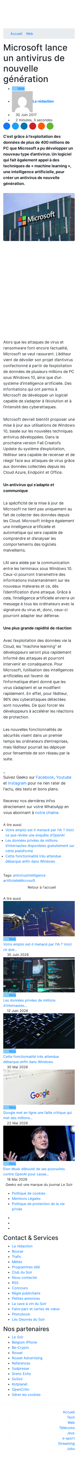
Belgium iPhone (24, 1342)
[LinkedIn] (24, 126)
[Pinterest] (32, 126)
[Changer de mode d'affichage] (72, 12)
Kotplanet (20, 1384)
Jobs (71, 1448)
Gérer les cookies (26, 1394)
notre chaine (46, 812)
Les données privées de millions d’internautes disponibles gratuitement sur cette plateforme (39, 845)
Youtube (63, 777)
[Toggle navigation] (8, 5)
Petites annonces (26, 1298)
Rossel (17, 1353)
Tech (71, 1417)
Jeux (71, 1433)
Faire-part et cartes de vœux (36, 1309)
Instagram (17, 783)
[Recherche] (73, 18)
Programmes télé (26, 1267)
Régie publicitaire (26, 1293)
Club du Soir (22, 1272)
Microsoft (27, 880)
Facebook (45, 777)
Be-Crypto (20, 1347)
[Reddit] (41, 126)
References (21, 1363)
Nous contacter (24, 1277)
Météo (17, 1262)
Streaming (66, 1443)
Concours (20, 1288)
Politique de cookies (28, 1193)
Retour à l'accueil (41, 887)
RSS (15, 1282)
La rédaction (22, 1246)
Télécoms (67, 1428)
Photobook (21, 1314)
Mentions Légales (26, 1198)
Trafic (16, 1256)
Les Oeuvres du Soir (28, 1319)
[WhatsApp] (50, 126)
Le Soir (17, 1337)
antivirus (20, 875)
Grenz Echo (21, 1373)
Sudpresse (20, 1368)
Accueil (16, 33)
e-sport (68, 1438)
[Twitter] (15, 126)
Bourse (17, 1251)
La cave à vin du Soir (29, 1303)
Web (29, 33)
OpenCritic (20, 1389)
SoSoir (17, 1379)
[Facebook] (6, 126)
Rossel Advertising (27, 1358)
